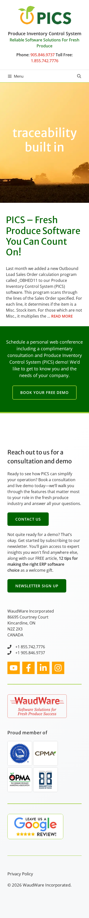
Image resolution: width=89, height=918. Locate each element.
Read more (62, 316)
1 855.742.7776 (31, 647)
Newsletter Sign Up (36, 585)
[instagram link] (13, 668)
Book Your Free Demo (44, 392)
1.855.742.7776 (44, 60)
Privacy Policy (20, 874)
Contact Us (28, 519)
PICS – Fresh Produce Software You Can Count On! (43, 236)
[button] (79, 76)
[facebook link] (28, 668)
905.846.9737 (42, 55)
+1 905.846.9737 (30, 652)
